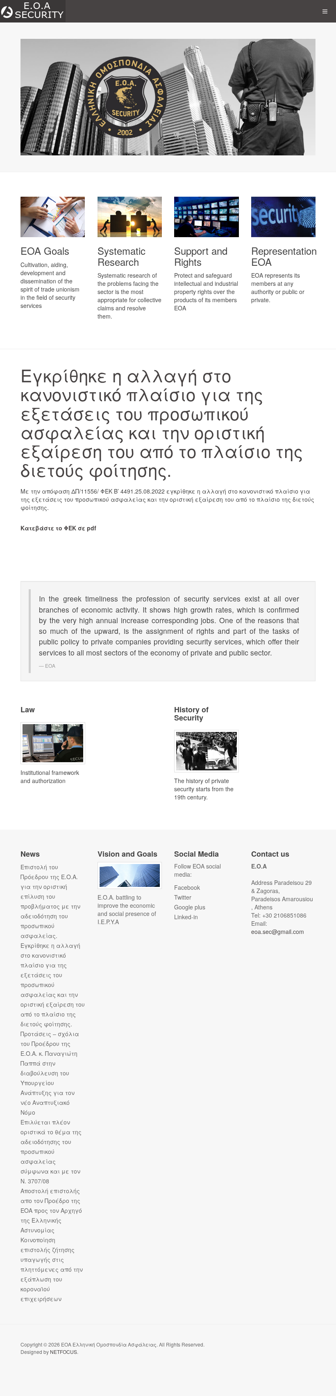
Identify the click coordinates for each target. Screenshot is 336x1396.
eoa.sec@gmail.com (277, 931)
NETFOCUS (63, 1351)
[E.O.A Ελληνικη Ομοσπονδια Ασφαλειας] (33, 11)
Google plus (189, 907)
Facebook (187, 887)
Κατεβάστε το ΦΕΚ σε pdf (58, 528)
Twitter (182, 897)
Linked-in (186, 917)
